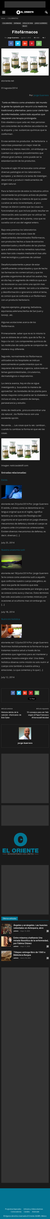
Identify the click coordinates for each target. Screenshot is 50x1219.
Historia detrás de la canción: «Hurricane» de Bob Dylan (11, 715)
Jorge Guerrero (13, 38)
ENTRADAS (17, 23)
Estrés (4, 479)
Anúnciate (35, 1212)
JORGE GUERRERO (41, 23)
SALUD (25, 26)
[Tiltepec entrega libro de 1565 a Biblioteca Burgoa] (6, 956)
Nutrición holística (10, 619)
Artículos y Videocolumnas (33, 1209)
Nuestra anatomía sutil (13, 549)
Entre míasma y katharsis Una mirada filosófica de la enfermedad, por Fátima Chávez (30, 940)
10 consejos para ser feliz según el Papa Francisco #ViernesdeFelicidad (38, 715)
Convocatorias (16, 1212)
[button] (46, 12)
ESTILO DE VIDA (28, 23)
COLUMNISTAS (7, 23)
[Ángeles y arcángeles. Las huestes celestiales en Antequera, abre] (6, 929)
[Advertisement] (25, 4)
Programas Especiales (13, 1209)
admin (15, 931)
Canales (27, 1212)
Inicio (3, 18)
